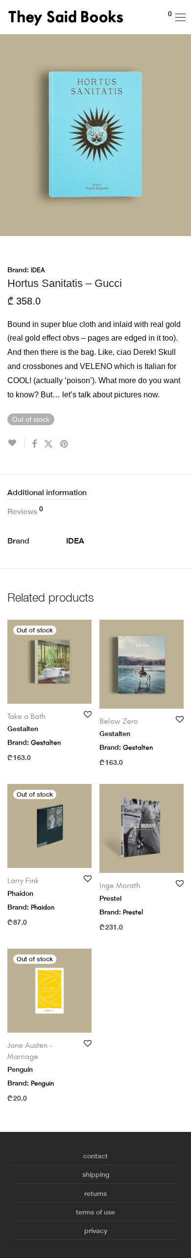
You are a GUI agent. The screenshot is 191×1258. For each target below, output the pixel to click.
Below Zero (118, 721)
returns (95, 1193)
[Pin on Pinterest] (64, 444)
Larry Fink (23, 880)
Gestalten (46, 742)
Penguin (42, 1083)
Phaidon (42, 907)
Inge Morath (119, 885)
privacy (95, 1231)
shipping (95, 1174)
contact (95, 1156)
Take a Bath (26, 716)
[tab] (95, 492)
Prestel (133, 912)
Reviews (25, 510)
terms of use (95, 1212)
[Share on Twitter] (48, 444)
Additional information (47, 492)
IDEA (38, 270)
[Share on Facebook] (34, 444)
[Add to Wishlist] (15, 443)
